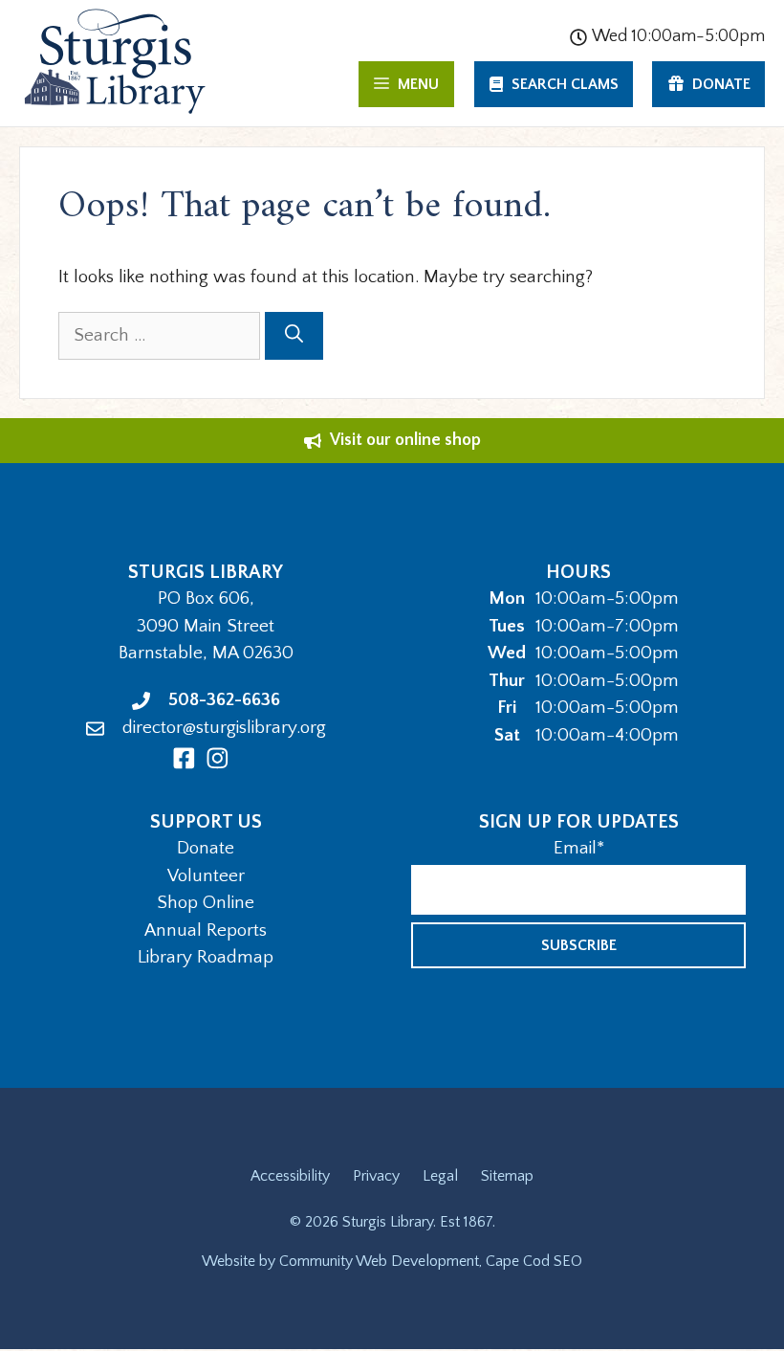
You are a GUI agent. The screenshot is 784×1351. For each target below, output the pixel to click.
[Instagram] (217, 758)
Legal (440, 1176)
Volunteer (206, 876)
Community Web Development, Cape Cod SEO (430, 1261)
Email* (579, 848)
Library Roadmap (205, 957)
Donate (205, 848)
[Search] (294, 336)
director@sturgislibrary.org (224, 728)
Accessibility (290, 1176)
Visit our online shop (405, 440)
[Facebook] (184, 758)
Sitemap (507, 1176)
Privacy (376, 1176)
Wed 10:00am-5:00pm (678, 36)
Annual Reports (205, 930)
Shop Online (205, 903)
